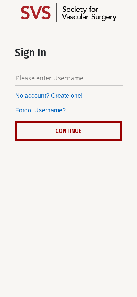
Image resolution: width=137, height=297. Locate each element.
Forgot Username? (40, 110)
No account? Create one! (49, 96)
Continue (68, 130)
